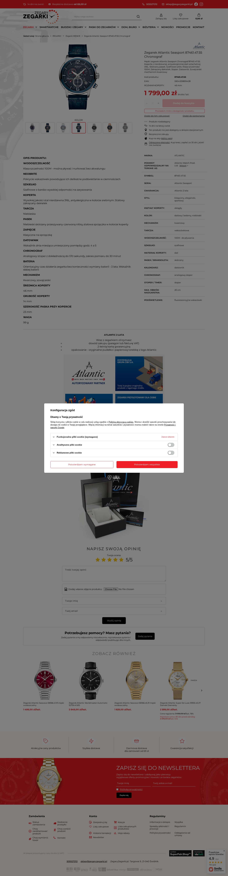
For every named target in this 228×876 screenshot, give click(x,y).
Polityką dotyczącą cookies (121, 422)
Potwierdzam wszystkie (147, 464)
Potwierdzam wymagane (82, 464)
